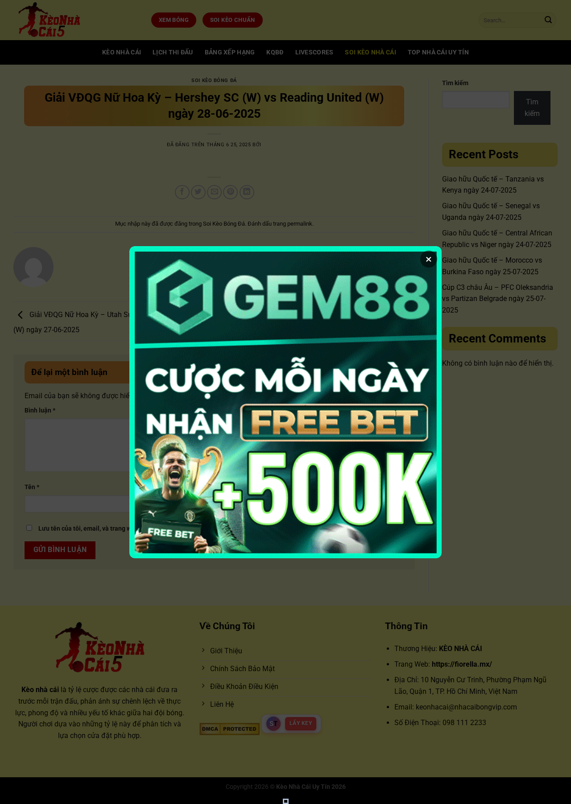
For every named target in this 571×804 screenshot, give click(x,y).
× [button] (429, 259)
